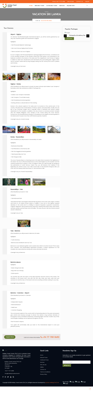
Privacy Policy (43, 374)
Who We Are (43, 364)
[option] (76, 36)
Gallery (42, 367)
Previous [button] (65, 35)
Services (62, 5)
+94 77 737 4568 (9, 371)
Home (31, 5)
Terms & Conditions (45, 372)
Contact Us (43, 369)
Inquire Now (71, 5)
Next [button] (87, 35)
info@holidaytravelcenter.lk (12, 373)
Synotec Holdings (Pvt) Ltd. (52, 382)
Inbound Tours (39, 5)
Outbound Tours (51, 5)
